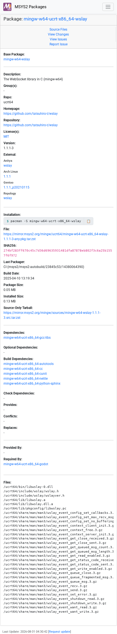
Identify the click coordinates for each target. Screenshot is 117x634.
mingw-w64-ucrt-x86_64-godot (26, 464)
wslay (8, 165)
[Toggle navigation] (108, 7)
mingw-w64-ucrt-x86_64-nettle (26, 379)
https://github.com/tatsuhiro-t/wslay (31, 114)
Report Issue (58, 44)
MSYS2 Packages (30, 6)
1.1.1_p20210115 (16, 187)
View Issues (58, 39)
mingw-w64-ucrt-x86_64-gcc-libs (27, 338)
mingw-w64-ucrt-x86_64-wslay (55, 19)
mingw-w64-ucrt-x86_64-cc (23, 369)
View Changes (58, 34)
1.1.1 (7, 176)
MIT (6, 136)
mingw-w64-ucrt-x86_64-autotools (29, 364)
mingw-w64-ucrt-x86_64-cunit (25, 374)
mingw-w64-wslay (17, 59)
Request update (59, 631)
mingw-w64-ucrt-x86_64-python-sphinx (32, 383)
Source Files (58, 29)
